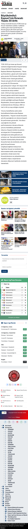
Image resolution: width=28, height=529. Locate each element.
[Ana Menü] (25, 3)
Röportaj (8, 496)
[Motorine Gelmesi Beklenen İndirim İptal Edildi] (7, 227)
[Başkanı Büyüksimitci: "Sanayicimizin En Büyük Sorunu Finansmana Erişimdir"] (7, 240)
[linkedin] (25, 422)
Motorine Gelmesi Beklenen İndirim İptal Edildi (7, 233)
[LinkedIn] (15, 384)
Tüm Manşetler (20, 400)
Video (7, 488)
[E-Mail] (11, 202)
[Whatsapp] (20, 384)
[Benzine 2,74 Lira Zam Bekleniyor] (7, 214)
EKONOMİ (24, 8)
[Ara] (23, 3)
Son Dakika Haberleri (8, 406)
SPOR (9, 452)
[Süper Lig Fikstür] (26, 323)
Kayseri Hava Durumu (22, 390)
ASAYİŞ (17, 8)
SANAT (10, 439)
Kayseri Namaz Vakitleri (5, 396)
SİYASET (10, 8)
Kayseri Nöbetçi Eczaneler (6, 391)
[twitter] (9, 422)
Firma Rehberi (9, 492)
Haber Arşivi (19, 406)
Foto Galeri (8, 486)
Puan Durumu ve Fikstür (6, 401)
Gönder (4, 271)
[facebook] (5, 422)
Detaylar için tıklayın (14, 317)
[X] (10, 384)
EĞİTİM (10, 442)
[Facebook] (7, 384)
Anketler (8, 499)
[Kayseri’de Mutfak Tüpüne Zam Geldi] (21, 227)
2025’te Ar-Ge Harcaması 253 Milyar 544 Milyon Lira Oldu (20, 220)
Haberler (3, 12)
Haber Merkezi (14, 199)
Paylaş (4, 59)
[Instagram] (12, 384)
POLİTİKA (11, 448)
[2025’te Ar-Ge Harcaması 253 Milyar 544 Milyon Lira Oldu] (21, 214)
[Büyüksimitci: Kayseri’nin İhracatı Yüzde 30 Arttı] (14, 50)
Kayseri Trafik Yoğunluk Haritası (19, 396)
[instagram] (13, 422)
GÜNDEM (4, 8)
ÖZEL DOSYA (11, 446)
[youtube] (17, 422)
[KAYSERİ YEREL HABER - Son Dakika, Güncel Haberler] (6, 3)
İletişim (10, 458)
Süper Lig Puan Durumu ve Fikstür (17, 515)
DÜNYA (10, 440)
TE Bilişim (18, 417)
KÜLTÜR (10, 437)
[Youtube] (18, 384)
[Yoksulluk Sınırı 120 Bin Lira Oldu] (21, 240)
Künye (7, 501)
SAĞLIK (10, 450)
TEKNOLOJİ (11, 454)
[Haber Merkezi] (4, 200)
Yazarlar (7, 490)
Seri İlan (7, 494)
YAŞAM (10, 456)
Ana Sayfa (8, 425)
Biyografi (8, 498)
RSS (5, 412)
